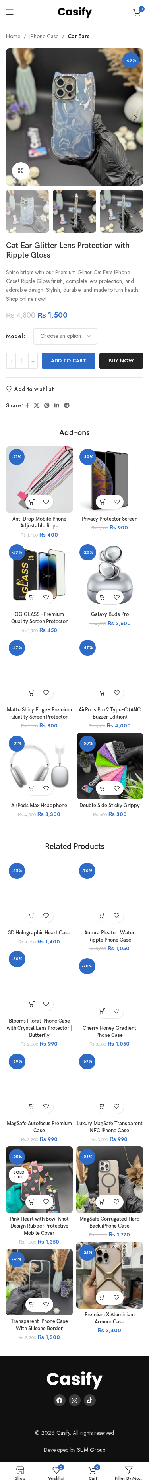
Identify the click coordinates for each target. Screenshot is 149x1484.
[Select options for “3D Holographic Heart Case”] (32, 916)
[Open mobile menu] (10, 12)
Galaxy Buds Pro (110, 615)
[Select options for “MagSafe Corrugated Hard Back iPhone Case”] (103, 1202)
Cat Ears (79, 36)
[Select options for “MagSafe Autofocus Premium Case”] (32, 1107)
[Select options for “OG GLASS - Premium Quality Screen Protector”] (32, 597)
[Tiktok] (90, 1400)
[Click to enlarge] (21, 171)
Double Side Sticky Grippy (109, 806)
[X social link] (36, 405)
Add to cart (68, 360)
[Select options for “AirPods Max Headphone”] (32, 788)
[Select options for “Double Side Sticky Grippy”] (103, 788)
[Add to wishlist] (46, 502)
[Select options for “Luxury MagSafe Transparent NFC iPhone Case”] (103, 1107)
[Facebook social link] (27, 405)
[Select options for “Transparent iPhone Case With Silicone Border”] (32, 1305)
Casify (63, 1433)
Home (13, 36)
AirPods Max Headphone (39, 806)
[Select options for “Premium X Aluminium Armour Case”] (103, 1298)
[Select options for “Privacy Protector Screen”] (103, 502)
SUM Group (91, 1450)
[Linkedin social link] (57, 405)
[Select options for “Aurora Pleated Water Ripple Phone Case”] (103, 916)
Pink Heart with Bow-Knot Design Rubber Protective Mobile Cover (39, 1226)
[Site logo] (74, 11)
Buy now (121, 360)
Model (14, 336)
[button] (103, 693)
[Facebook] (60, 1400)
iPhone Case (43, 36)
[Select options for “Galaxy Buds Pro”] (103, 597)
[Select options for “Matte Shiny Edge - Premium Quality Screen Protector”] (32, 693)
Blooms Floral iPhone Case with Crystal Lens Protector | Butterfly (39, 1028)
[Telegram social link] (67, 405)
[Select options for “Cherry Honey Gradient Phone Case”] (103, 1011)
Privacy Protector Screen (109, 519)
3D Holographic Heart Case (39, 933)
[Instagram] (75, 1400)
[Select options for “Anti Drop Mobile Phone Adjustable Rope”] (32, 502)
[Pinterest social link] (47, 405)
